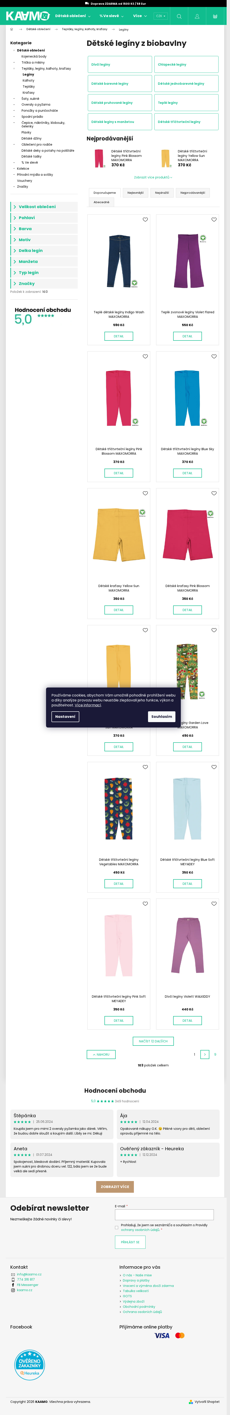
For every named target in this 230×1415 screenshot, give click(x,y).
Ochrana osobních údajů (142, 1312)
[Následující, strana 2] (204, 1054)
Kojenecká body (34, 56)
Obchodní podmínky (139, 1306)
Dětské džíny (32, 138)
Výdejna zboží (133, 1301)
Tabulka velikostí (136, 1291)
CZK (159, 16)
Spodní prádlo (32, 116)
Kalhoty (28, 80)
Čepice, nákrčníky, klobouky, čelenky (43, 124)
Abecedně (101, 202)
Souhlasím (161, 716)
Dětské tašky (32, 156)
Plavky (26, 132)
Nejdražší (162, 193)
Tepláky (29, 86)
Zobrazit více (115, 1186)
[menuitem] (73, 16)
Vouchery (24, 180)
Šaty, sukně (30, 98)
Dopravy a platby (136, 1280)
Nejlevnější (136, 193)
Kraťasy (29, 92)
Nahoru (103, 1054)
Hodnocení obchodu (115, 1091)
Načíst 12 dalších (153, 1041)
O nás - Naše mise (137, 1275)
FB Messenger (27, 1285)
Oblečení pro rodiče (37, 144)
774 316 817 (26, 1279)
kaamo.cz (24, 1290)
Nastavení (65, 716)
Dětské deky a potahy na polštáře (48, 150)
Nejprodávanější (193, 193)
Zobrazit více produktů (151, 177)
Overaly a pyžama (36, 104)
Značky (22, 186)
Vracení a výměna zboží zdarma (148, 1286)
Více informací (88, 705)
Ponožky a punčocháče (40, 110)
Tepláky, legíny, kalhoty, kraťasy (46, 68)
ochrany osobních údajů (140, 1230)
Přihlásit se (130, 1242)
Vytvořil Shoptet (207, 1402)
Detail (119, 336)
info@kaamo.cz (29, 1274)
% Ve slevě (30, 162)
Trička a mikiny (33, 62)
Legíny (28, 74)
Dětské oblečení (31, 50)
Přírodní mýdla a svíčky (35, 174)
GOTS (127, 1296)
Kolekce (23, 168)
